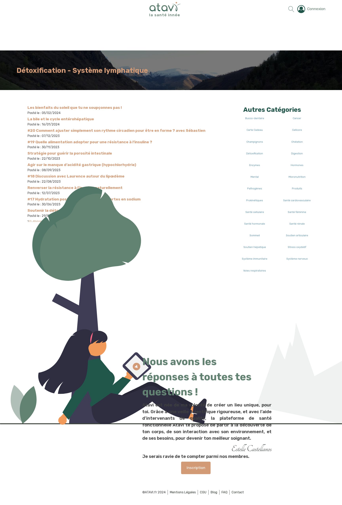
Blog (214, 492)
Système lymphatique (110, 70)
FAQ (224, 492)
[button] (311, 9)
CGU (203, 492)
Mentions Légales (183, 492)
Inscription (195, 467)
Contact (238, 492)
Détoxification (41, 70)
